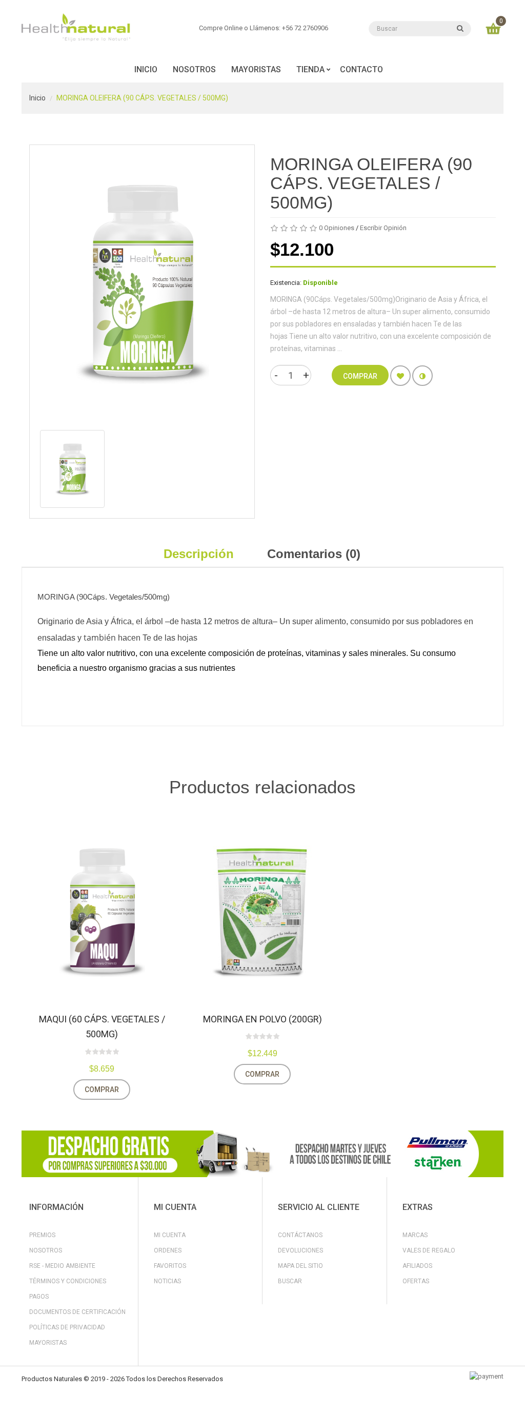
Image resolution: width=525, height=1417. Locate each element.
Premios (42, 1235)
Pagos (39, 1296)
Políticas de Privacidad (67, 1327)
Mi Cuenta (170, 1235)
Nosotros (45, 1250)
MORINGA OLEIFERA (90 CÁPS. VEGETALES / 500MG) (142, 98)
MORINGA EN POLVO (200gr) (262, 1019)
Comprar (102, 1089)
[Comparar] (422, 375)
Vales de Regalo (428, 1250)
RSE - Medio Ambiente (62, 1265)
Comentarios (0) (313, 554)
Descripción (199, 554)
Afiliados (417, 1265)
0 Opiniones (336, 228)
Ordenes (167, 1250)
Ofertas (415, 1281)
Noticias (167, 1281)
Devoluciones (300, 1250)
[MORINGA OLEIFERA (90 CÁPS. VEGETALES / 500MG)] (72, 469)
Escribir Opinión (383, 228)
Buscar (290, 1281)
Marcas (415, 1235)
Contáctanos (300, 1235)
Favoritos (170, 1265)
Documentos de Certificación (77, 1312)
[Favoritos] (400, 375)
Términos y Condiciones (67, 1281)
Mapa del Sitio (300, 1265)
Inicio (37, 98)
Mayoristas (48, 1342)
